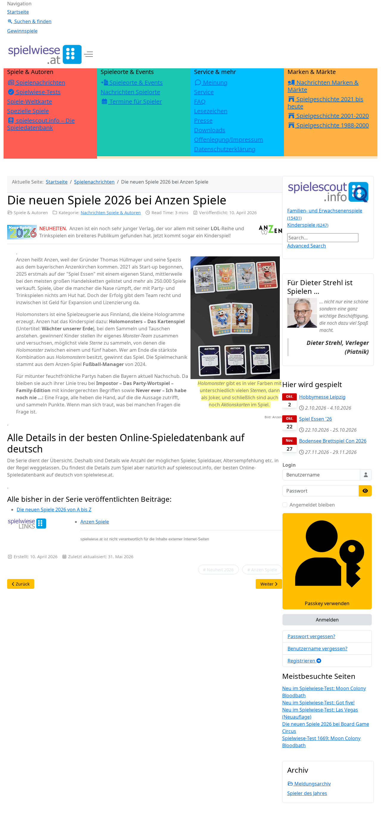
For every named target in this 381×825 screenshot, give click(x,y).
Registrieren (302, 660)
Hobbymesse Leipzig (322, 397)
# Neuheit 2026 (218, 569)
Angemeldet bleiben (312, 504)
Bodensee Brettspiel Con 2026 (332, 441)
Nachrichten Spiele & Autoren (111, 212)
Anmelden (327, 619)
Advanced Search (306, 245)
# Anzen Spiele (262, 569)
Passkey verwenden (327, 603)
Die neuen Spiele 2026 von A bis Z (54, 509)
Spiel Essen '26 (315, 419)
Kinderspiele (307, 225)
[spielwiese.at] (44, 54)
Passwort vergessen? (311, 636)
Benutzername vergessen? (317, 648)
